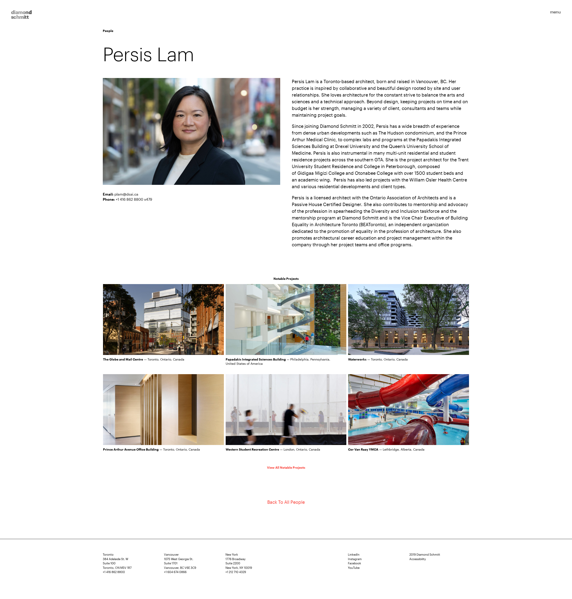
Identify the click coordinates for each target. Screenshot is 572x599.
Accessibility (417, 559)
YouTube (354, 567)
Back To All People (286, 502)
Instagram (355, 559)
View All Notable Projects (286, 467)
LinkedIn (354, 554)
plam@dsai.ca (126, 194)
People (108, 30)
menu (555, 11)
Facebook (354, 563)
